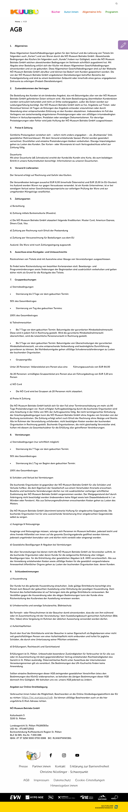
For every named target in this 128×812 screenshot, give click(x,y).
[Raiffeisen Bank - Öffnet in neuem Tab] (66, 797)
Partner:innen (41, 766)
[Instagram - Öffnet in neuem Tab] (64, 755)
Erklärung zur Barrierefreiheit (89, 766)
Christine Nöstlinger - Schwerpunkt (64, 772)
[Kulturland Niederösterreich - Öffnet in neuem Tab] (106, 806)
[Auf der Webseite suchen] (116, 3)
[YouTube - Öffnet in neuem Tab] (77, 755)
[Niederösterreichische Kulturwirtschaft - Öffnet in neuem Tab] (114, 797)
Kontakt (60, 766)
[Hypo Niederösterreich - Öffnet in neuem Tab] (34, 797)
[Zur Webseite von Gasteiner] (102, 797)
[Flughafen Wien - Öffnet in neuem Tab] (86, 797)
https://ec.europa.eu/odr (37, 697)
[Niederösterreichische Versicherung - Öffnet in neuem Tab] (50, 797)
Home (17, 22)
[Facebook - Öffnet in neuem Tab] (51, 755)
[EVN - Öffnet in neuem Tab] (15, 797)
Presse (23, 766)
